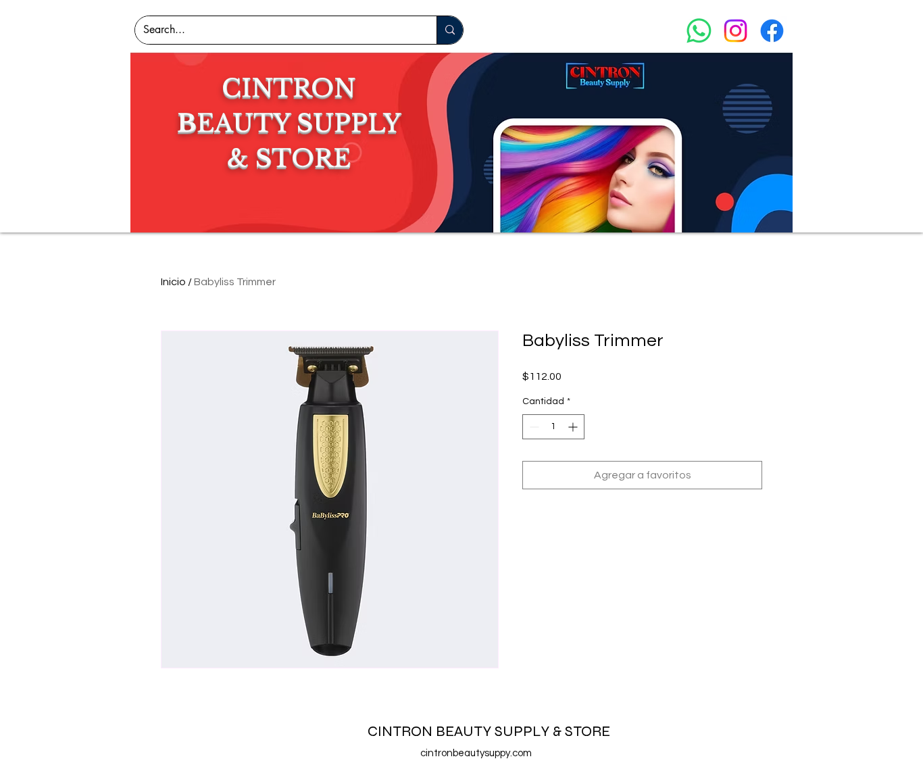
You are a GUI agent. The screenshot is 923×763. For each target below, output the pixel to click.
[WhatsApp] (699, 31)
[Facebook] (772, 31)
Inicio (173, 281)
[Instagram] (735, 31)
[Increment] (574, 427)
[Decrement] (532, 427)
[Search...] (449, 30)
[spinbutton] (553, 427)
